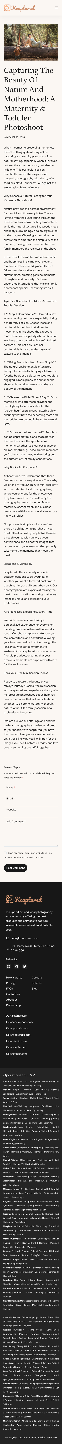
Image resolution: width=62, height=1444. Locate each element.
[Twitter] (25, 966)
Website (11, 809)
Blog (34, 988)
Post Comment (15, 867)
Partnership (13, 1005)
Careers (37, 977)
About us (12, 999)
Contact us (13, 994)
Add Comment (16, 821)
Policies (37, 983)
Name (10, 787)
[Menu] (56, 7)
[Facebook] (16, 966)
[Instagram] (8, 966)
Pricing (10, 983)
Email (10, 798)
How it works (14, 977)
